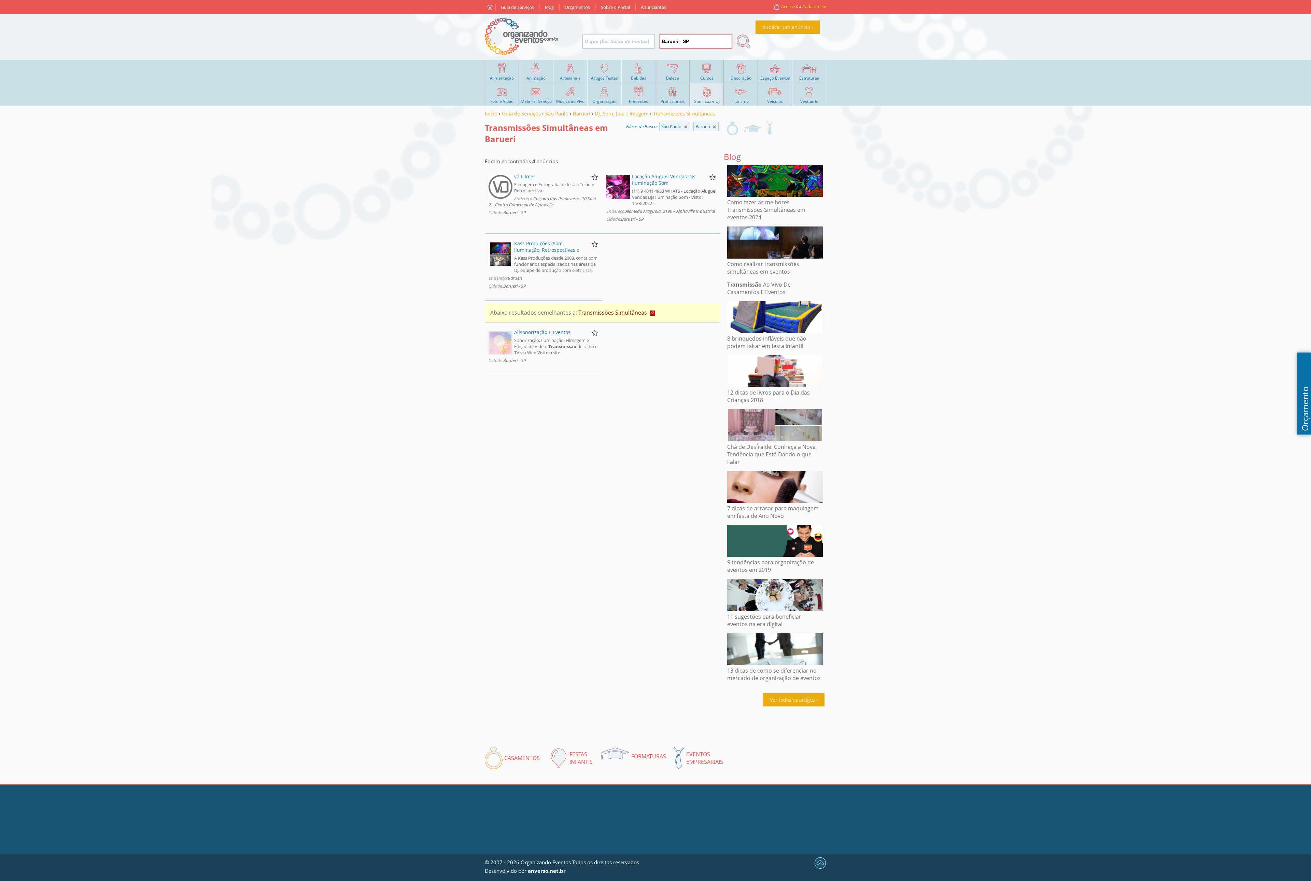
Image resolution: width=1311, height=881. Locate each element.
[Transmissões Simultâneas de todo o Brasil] (685, 127)
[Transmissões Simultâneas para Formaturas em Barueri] (752, 128)
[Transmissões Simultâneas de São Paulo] (714, 127)
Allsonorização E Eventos (542, 332)
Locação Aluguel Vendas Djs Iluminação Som (663, 179)
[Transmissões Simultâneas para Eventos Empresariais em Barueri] (769, 128)
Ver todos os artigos (792, 700)
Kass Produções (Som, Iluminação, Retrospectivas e (546, 246)
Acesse (788, 6)
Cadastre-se (814, 6)
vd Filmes (525, 176)
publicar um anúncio (786, 27)
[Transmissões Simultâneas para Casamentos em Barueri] (732, 128)
